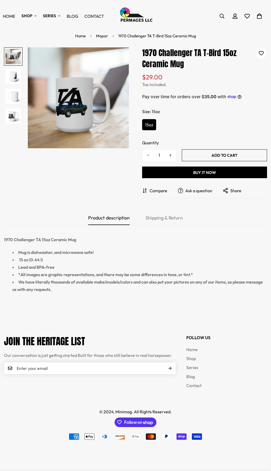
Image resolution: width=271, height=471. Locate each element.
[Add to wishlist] (261, 53)
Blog (72, 16)
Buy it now (204, 172)
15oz (149, 124)
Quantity (150, 142)
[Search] (222, 16)
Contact (94, 16)
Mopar (102, 35)
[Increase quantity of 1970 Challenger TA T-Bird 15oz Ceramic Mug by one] (170, 155)
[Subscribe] (170, 368)
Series (49, 15)
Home (80, 35)
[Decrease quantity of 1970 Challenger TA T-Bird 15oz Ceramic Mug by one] (148, 155)
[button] (259, 16)
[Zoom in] (118, 59)
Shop (26, 15)
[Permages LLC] (135, 16)
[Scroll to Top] (261, 442)
